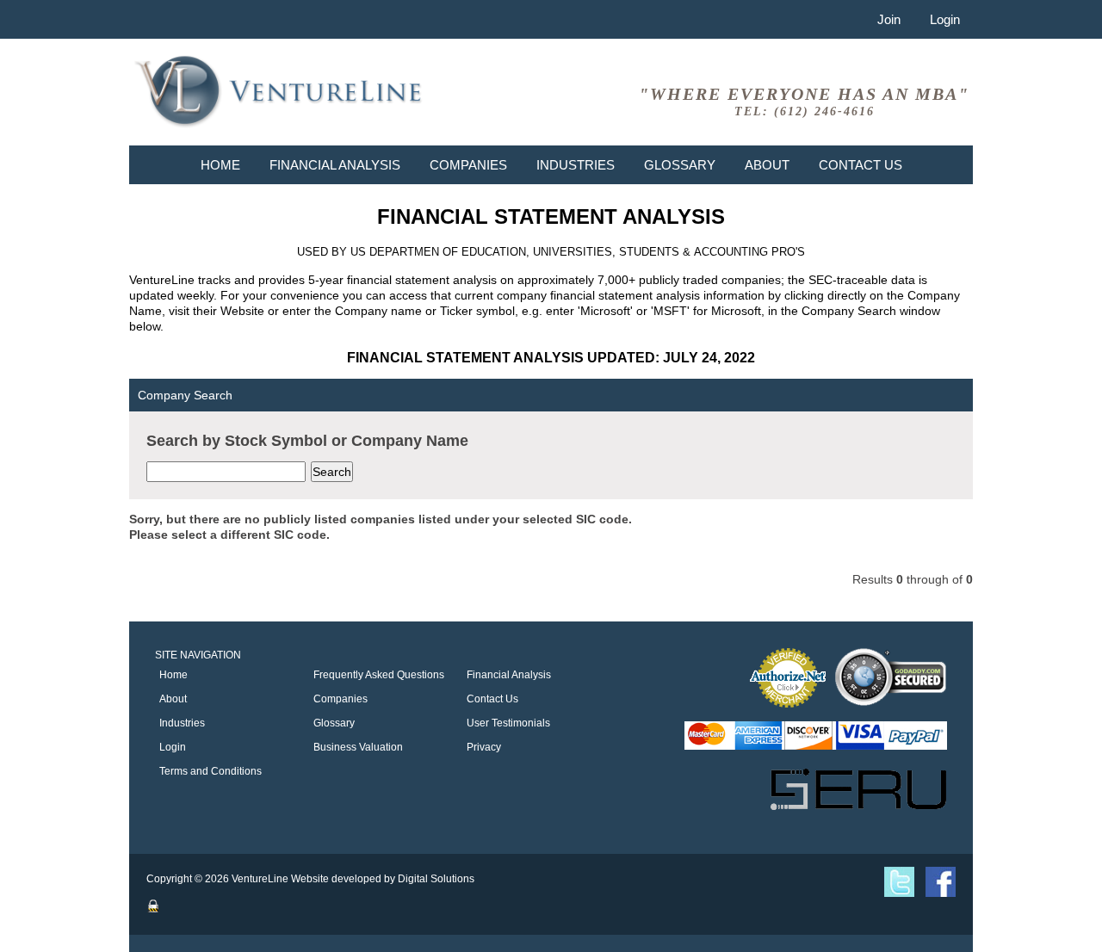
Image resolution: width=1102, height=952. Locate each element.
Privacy (484, 747)
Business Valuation (358, 747)
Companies (468, 165)
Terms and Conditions (210, 771)
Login (945, 19)
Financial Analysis (334, 165)
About (767, 165)
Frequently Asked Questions (378, 675)
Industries (575, 165)
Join (889, 19)
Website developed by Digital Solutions (382, 879)
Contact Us (860, 165)
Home (220, 165)
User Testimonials (508, 723)
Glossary (679, 165)
